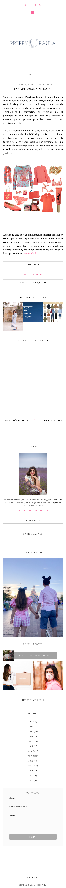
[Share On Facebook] (29, 274)
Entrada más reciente (16, 420)
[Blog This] (41, 274)
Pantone (43, 283)
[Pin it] (37, 274)
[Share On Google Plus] (33, 274)
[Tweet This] (25, 274)
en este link (30, 253)
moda (35, 283)
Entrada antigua (53, 420)
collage (28, 283)
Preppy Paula (42, 885)
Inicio (36, 419)
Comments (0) (33, 265)
